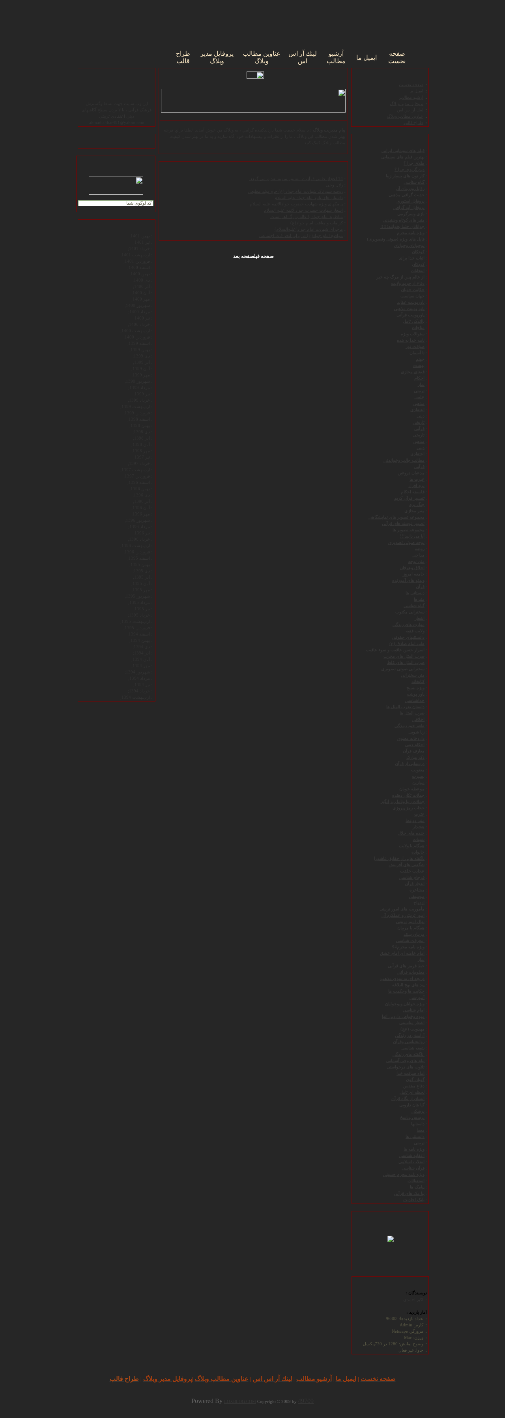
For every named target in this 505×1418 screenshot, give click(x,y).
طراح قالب (413, 122)
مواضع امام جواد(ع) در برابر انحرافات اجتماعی (301, 235)
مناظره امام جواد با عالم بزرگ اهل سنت (306, 216)
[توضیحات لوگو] (390, 1238)
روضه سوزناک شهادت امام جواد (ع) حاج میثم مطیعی (295, 191)
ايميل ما (416, 91)
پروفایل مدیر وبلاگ (406, 104)
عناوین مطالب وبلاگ (405, 116)
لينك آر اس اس (410, 110)
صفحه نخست (411, 85)
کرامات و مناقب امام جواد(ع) (316, 223)
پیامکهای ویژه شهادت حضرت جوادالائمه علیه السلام (296, 204)
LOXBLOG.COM (240, 1401)
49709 (306, 1400)
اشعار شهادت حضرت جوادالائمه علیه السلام (303, 210)
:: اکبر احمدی (415, 1299)
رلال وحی (334, 185)
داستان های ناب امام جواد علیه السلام (309, 198)
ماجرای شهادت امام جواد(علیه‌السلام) (309, 229)
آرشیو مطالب (411, 97)
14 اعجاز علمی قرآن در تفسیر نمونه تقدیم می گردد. (296, 179)
